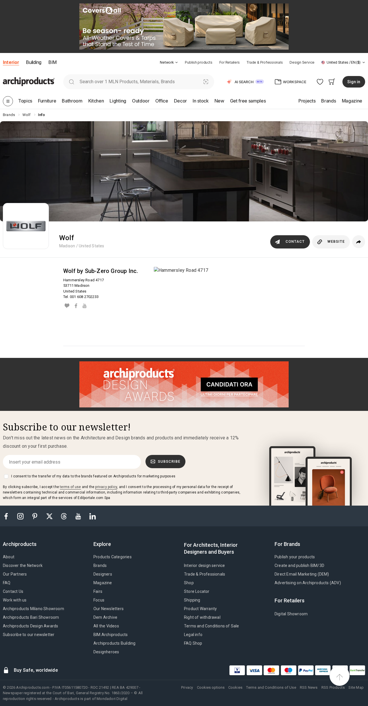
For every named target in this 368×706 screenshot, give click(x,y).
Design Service (302, 62)
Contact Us (13, 591)
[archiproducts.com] (29, 81)
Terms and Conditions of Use (271, 687)
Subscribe (169, 461)
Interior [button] (11, 62)
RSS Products (333, 687)
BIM (52, 62)
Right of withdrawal (202, 617)
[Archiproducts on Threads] (64, 516)
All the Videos (106, 626)
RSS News (309, 687)
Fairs (97, 591)
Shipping (192, 600)
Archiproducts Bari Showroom (31, 617)
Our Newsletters (108, 608)
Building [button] (33, 62)
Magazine (102, 582)
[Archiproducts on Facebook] (8, 516)
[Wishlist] (320, 82)
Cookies (235, 687)
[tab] (176, 62)
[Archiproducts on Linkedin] (92, 516)
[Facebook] (76, 305)
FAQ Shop (193, 643)
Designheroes (106, 652)
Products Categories (112, 557)
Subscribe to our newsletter (28, 634)
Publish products (198, 62)
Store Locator (197, 591)
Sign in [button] (353, 81)
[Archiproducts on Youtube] (79, 516)
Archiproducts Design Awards (30, 626)
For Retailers (229, 62)
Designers (102, 574)
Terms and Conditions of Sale (211, 626)
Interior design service (204, 565)
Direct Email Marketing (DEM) (302, 574)
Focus (98, 600)
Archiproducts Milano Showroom (33, 608)
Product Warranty (200, 608)
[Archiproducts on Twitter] (50, 516)
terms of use (70, 487)
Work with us (14, 600)
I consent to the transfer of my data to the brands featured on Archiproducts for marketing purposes (93, 476)
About (8, 557)
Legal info (193, 634)
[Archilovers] (67, 305)
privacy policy (106, 487)
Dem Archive (105, 617)
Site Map (356, 687)
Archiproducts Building (114, 643)
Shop (189, 582)
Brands (100, 565)
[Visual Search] (206, 82)
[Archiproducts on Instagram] (21, 516)
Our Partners (15, 574)
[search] (71, 82)
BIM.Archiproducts (110, 634)
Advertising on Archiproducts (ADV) (308, 582)
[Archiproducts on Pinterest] (35, 516)
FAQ (7, 582)
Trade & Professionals (264, 62)
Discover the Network (23, 565)
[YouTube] (84, 305)
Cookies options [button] (211, 687)
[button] (169, 62)
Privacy (187, 687)
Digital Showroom (291, 614)
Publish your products (295, 557)
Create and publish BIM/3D (299, 565)
